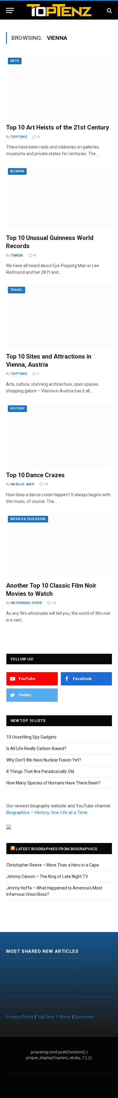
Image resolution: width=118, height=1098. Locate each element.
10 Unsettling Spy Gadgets (31, 737)
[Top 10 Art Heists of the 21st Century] (59, 87)
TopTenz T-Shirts (54, 1017)
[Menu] (10, 10)
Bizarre (17, 171)
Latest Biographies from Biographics (56, 849)
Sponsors (84, 1017)
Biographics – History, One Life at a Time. (47, 812)
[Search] (109, 10)
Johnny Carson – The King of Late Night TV (47, 876)
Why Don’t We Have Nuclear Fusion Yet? (43, 760)
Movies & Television (28, 519)
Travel (16, 290)
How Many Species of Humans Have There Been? (53, 782)
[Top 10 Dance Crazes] (59, 435)
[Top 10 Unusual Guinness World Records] (59, 197)
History (17, 408)
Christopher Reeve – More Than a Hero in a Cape (52, 865)
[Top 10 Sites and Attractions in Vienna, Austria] (59, 316)
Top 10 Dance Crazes (35, 475)
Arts (14, 60)
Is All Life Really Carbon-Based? (36, 748)
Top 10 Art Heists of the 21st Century (57, 127)
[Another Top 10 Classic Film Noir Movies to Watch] (59, 545)
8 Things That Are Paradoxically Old (40, 771)
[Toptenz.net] (59, 10)
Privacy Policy (19, 1017)
